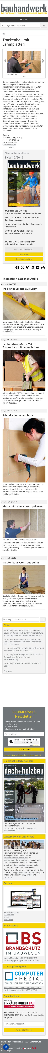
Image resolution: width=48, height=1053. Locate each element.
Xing (23, 875)
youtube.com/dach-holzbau (15, 860)
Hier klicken (27, 742)
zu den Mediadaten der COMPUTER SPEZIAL (22, 987)
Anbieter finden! (25, 1030)
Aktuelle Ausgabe (11, 912)
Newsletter (6, 1042)
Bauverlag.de (7, 1050)
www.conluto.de (9, 144)
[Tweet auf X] (22, 268)
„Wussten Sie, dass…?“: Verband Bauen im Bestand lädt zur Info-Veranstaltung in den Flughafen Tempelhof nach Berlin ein (23, 632)
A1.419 (8, 147)
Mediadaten (9, 914)
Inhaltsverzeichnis (24, 259)
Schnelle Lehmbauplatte (18, 415)
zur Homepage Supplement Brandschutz (21, 960)
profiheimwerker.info (25, 872)
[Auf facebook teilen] (17, 268)
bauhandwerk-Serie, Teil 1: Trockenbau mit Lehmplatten (21, 345)
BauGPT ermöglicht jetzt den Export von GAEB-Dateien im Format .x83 (24, 649)
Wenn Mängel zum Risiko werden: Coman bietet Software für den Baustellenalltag (23, 657)
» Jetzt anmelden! (24, 749)
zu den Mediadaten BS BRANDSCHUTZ (20, 958)
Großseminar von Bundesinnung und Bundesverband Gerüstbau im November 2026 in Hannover (23, 641)
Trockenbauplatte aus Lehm (20, 288)
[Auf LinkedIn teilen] (32, 268)
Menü (25, 19)
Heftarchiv (8, 919)
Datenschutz (35, 1042)
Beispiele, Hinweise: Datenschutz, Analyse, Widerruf (22, 755)
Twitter (29, 875)
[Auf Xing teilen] (27, 268)
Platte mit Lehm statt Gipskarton (23, 506)
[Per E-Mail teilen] (37, 267)
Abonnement (24, 254)
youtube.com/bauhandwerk (16, 857)
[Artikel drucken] (42, 267)
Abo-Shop (8, 917)
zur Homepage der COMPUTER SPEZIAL (20, 990)
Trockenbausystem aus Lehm (21, 562)
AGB (26, 1042)
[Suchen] (44, 25)
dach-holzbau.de (21, 865)
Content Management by (12, 1048)
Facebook (8, 877)
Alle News (8, 671)
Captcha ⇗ (33, 745)
